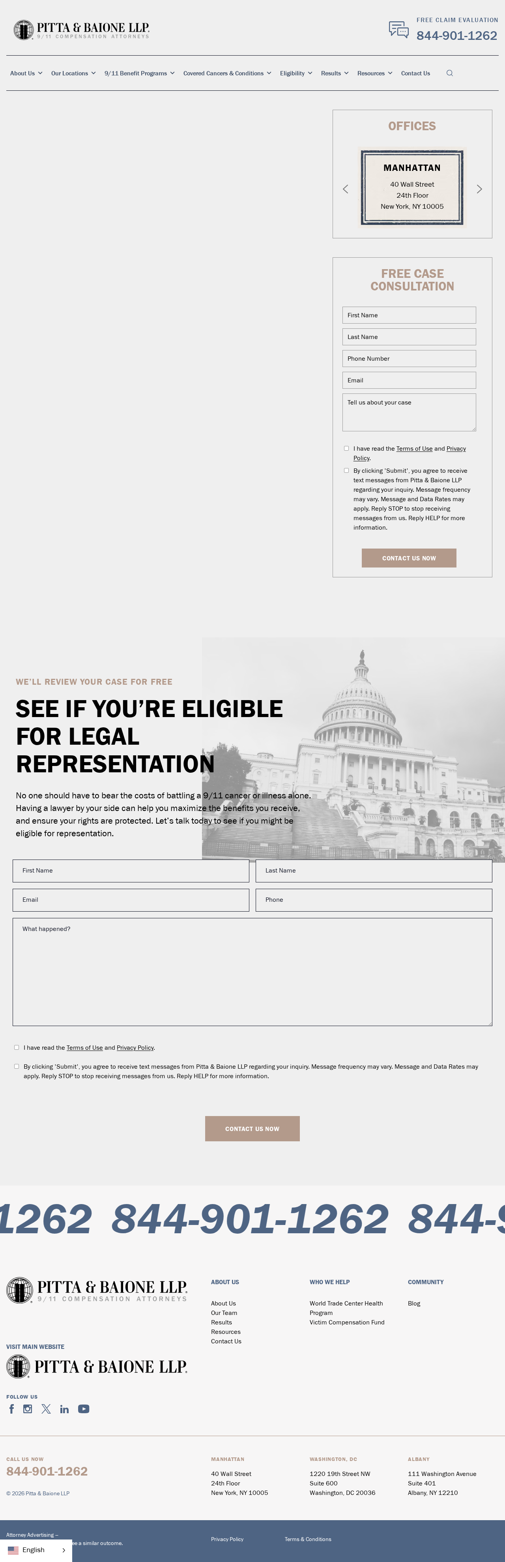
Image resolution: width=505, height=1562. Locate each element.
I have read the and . (410, 453)
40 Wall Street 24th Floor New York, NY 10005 (412, 196)
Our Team (224, 1313)
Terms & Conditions (308, 1539)
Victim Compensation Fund (347, 1323)
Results (331, 73)
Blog (414, 1304)
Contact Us (415, 73)
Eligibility (292, 73)
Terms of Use (415, 449)
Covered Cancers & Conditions (223, 73)
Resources (371, 73)
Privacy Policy (135, 1048)
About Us (22, 73)
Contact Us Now (409, 558)
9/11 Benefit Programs (136, 73)
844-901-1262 (457, 35)
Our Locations (69, 73)
